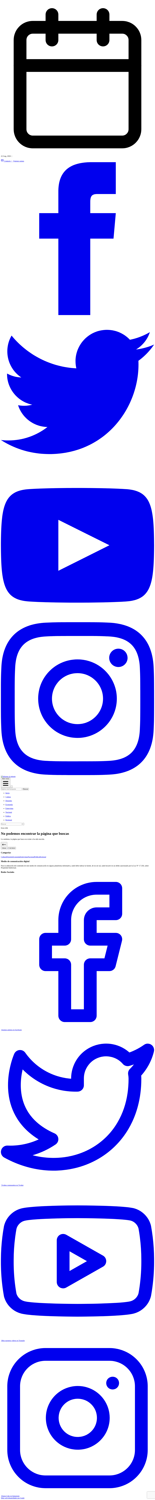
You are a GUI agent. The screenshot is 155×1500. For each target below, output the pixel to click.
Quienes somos (18, 161)
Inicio (7, 793)
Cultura (8, 797)
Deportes (8, 801)
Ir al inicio (12, 848)
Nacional (8, 812)
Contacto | (8, 161)
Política (8, 816)
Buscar (25, 789)
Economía (9, 805)
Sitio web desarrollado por (12, 1498)
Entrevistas (9, 808)
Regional (8, 820)
